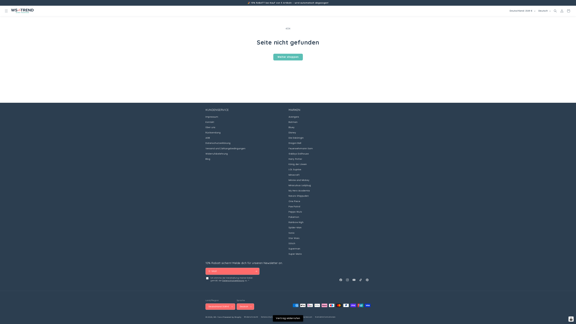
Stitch (292, 243)
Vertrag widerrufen (288, 318)
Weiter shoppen (288, 56)
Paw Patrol (294, 206)
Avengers (294, 116)
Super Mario (295, 254)
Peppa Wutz (295, 211)
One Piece (294, 201)
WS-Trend (218, 317)
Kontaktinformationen (325, 317)
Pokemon (294, 217)
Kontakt (210, 122)
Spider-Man (295, 227)
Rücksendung (213, 132)
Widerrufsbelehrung (217, 153)
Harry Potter (295, 159)
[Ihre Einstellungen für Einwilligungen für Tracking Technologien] (571, 319)
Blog (208, 159)
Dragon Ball (295, 143)
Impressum (212, 116)
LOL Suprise (295, 169)
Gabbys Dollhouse (299, 153)
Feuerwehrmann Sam (301, 148)
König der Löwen (298, 164)
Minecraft (294, 174)
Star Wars (294, 238)
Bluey (292, 127)
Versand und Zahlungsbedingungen (226, 148)
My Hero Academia (299, 190)
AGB (208, 137)
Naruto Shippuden (299, 195)
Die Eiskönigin (296, 137)
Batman (293, 122)
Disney (292, 132)
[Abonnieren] (256, 271)
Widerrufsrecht (251, 317)
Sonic (292, 232)
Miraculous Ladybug (300, 185)
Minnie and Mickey (299, 180)
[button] (6, 11)
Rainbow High (296, 222)
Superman (294, 248)
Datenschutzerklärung (218, 143)
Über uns (210, 127)
